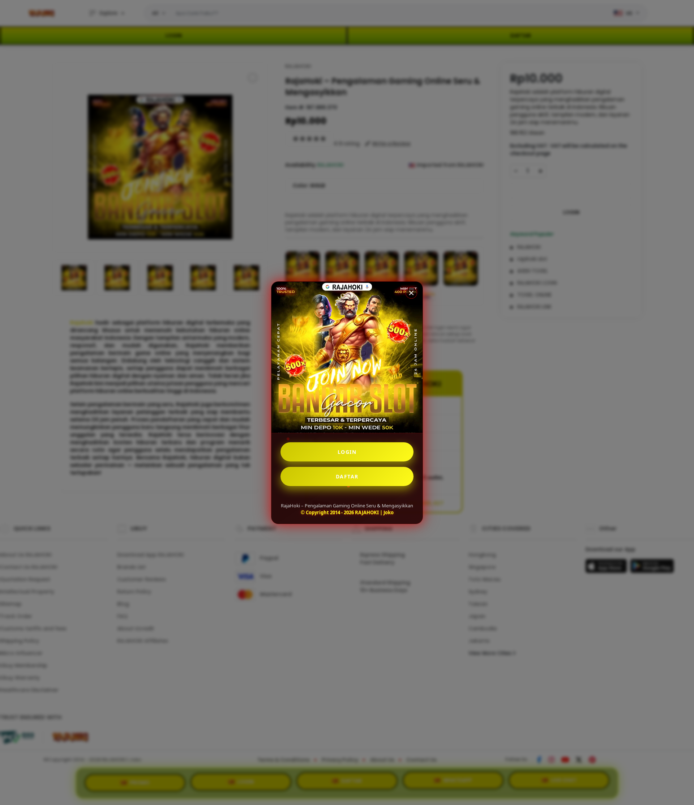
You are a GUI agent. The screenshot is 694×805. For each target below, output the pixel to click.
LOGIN (347, 451)
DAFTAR (347, 476)
